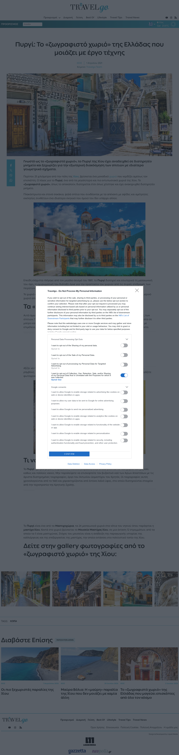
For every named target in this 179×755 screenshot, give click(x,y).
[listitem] (89, 339)
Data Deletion (74, 464)
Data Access (89, 464)
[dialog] (89, 377)
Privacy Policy (105, 464)
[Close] (138, 291)
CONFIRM (69, 454)
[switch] (124, 345)
